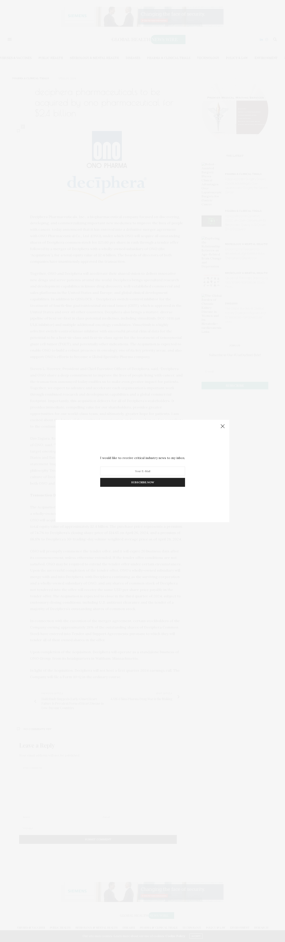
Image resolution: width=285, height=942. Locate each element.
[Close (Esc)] (222, 426)
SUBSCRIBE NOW (142, 482)
